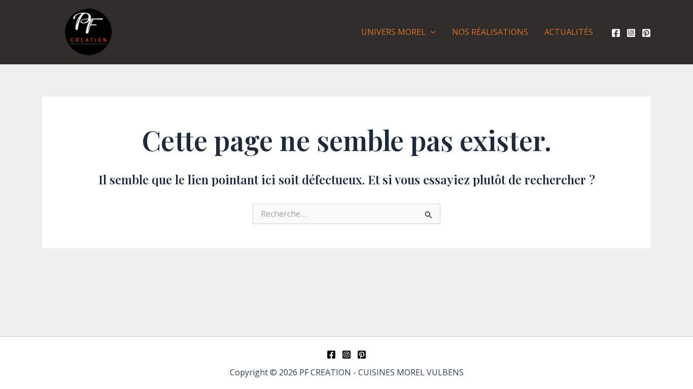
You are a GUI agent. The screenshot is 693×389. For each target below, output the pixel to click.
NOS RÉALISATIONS (490, 31)
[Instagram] (631, 32)
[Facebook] (615, 32)
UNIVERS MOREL (393, 31)
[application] (431, 32)
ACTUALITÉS (568, 31)
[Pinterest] (646, 32)
